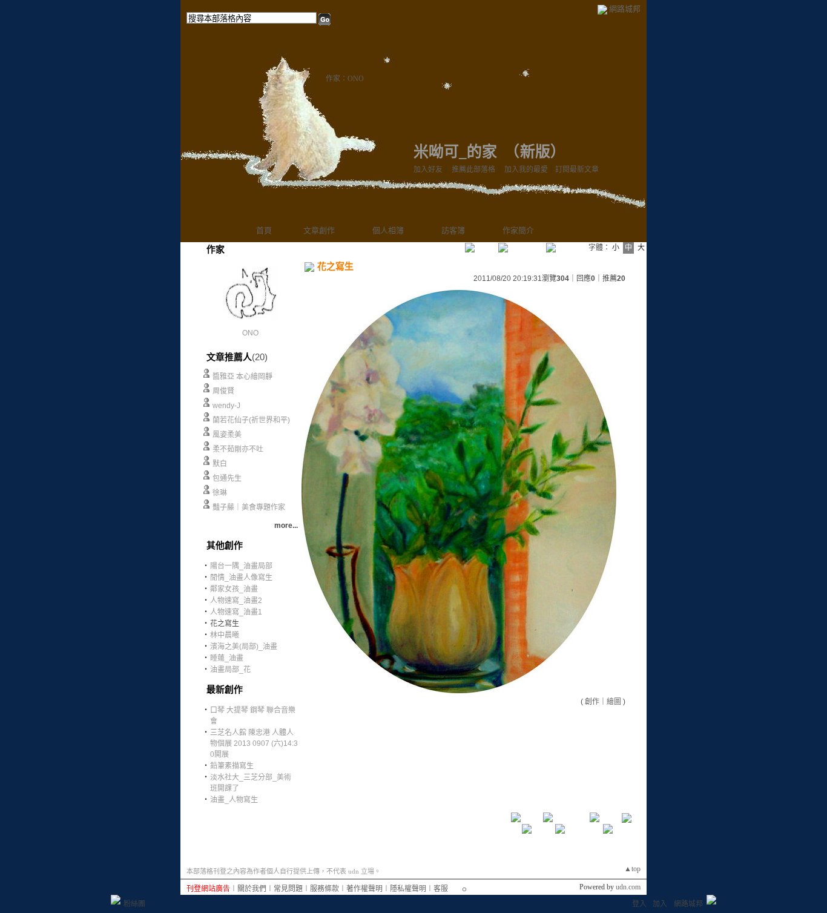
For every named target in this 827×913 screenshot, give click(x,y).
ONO (250, 333)
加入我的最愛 (526, 169)
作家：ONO (345, 78)
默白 (220, 464)
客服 (440, 889)
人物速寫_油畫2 (236, 600)
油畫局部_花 (230, 669)
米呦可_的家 (455, 151)
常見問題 (288, 889)
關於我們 (251, 889)
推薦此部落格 (473, 169)
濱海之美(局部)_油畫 (243, 646)
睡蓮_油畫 (226, 658)
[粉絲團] (115, 900)
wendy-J (226, 405)
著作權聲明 (364, 889)
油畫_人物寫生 (234, 800)
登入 (639, 904)
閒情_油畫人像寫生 (241, 577)
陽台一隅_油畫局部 (241, 566)
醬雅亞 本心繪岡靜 (242, 376)
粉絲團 (134, 904)
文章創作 (319, 230)
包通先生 (227, 478)
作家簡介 (518, 230)
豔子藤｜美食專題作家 (249, 507)
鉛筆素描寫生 (232, 766)
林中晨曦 (224, 635)
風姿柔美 (227, 434)
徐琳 (220, 493)
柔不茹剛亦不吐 (238, 449)
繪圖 (614, 701)
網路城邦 (625, 8)
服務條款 (324, 889)
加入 (660, 904)
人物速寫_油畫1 (236, 612)
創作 (592, 701)
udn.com (628, 887)
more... (286, 525)
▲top (632, 869)
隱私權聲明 (408, 889)
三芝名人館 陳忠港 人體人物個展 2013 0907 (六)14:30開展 (254, 743)
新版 (535, 151)
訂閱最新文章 (577, 169)
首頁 (264, 230)
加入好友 (428, 169)
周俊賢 (223, 391)
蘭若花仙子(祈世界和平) (251, 420)
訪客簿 (453, 230)
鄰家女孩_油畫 (234, 589)
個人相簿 (388, 230)
